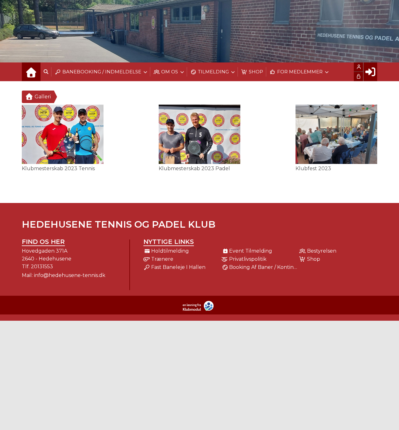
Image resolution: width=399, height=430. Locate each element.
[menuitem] (31, 71)
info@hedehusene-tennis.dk (69, 275)
